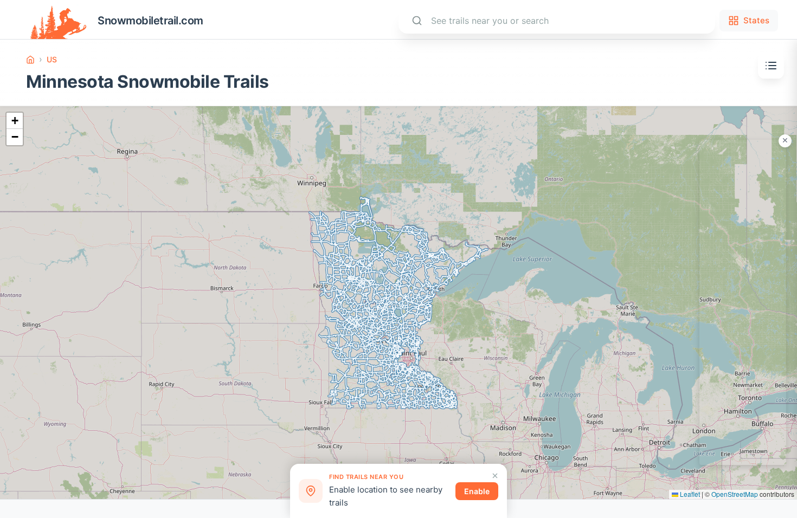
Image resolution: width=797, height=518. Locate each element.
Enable (477, 491)
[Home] (30, 59)
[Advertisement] (742, 302)
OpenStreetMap (734, 493)
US (52, 59)
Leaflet (689, 493)
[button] (15, 121)
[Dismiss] (495, 475)
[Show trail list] (771, 66)
